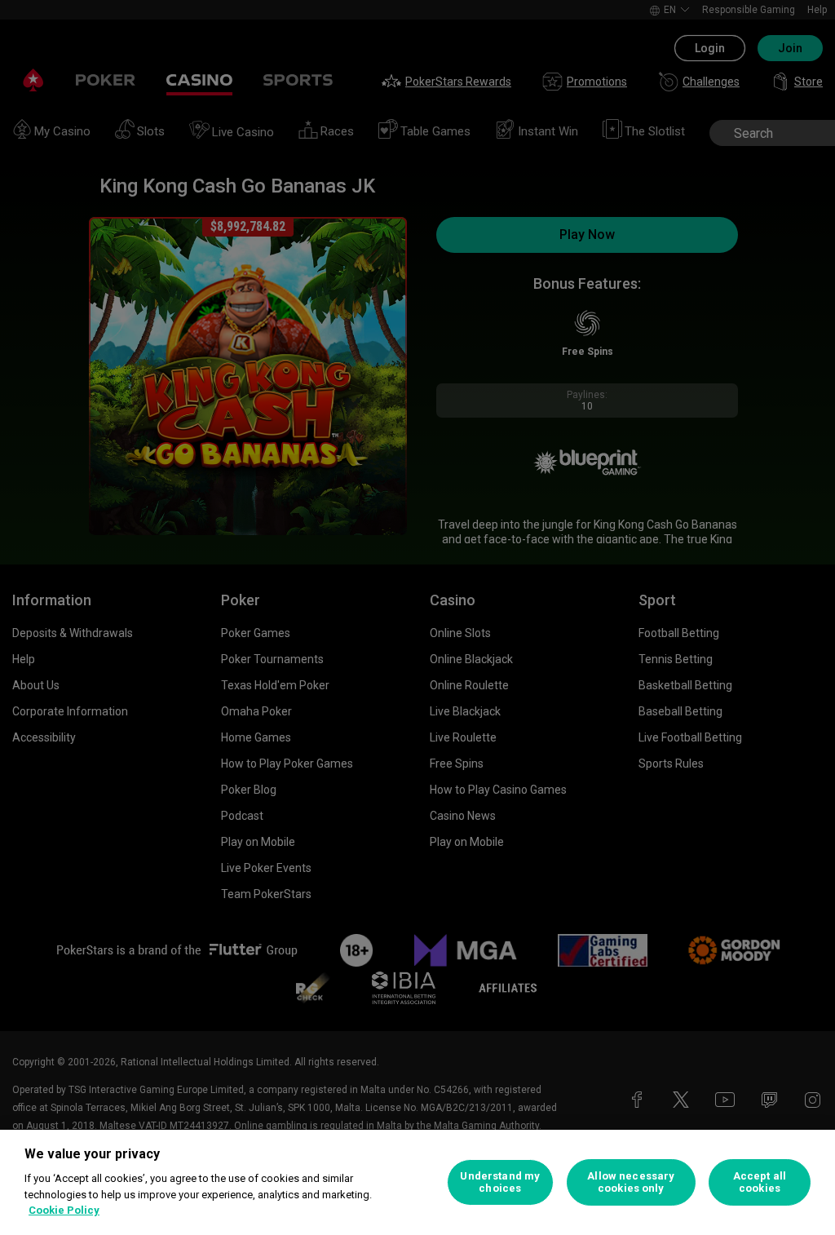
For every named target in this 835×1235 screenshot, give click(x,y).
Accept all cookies (759, 1182)
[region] (417, 1182)
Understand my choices (500, 1182)
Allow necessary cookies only (630, 1182)
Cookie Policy (64, 1210)
